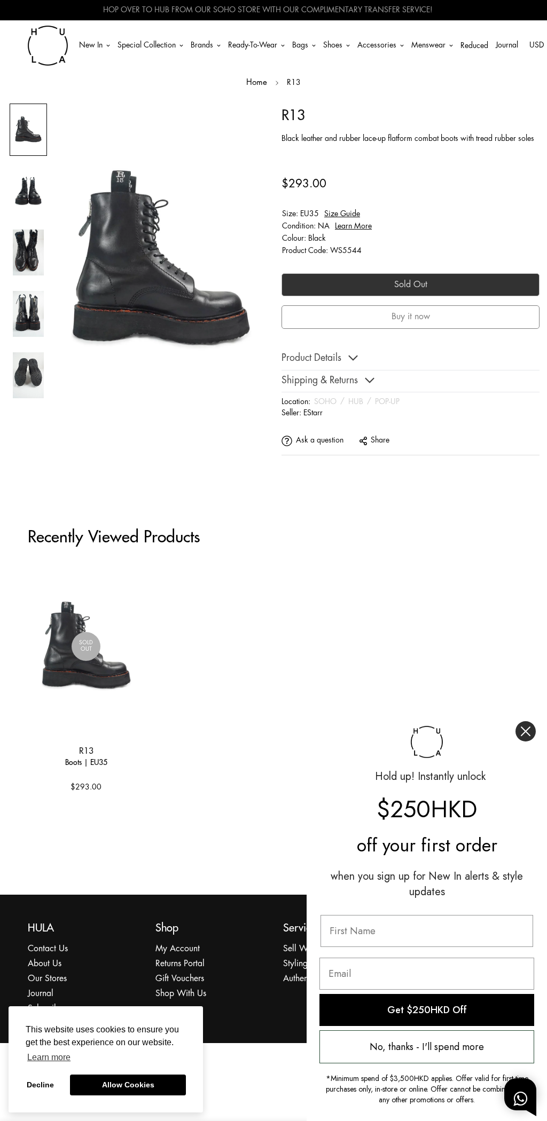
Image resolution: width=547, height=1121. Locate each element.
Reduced (474, 46)
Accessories (376, 45)
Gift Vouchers (179, 978)
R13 (86, 750)
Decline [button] (40, 1084)
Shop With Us (180, 993)
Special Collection (147, 45)
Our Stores (47, 978)
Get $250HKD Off (427, 1010)
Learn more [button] (49, 1057)
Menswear (428, 45)
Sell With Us (306, 948)
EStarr (313, 413)
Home (256, 82)
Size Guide (342, 214)
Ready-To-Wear (252, 45)
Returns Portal (180, 963)
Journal (507, 45)
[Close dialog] (525, 731)
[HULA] (48, 45)
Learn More (353, 226)
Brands (202, 45)
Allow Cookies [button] (128, 1084)
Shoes (332, 45)
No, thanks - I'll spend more (427, 1047)
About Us (44, 963)
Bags (300, 45)
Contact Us (48, 948)
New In (91, 45)
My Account (177, 948)
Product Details (311, 358)
